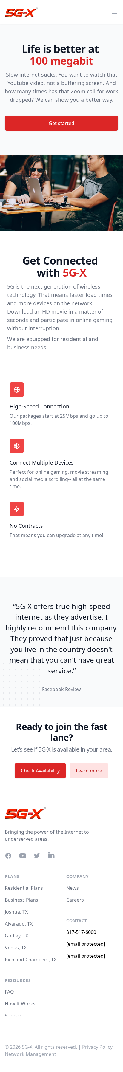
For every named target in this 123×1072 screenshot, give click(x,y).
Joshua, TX (16, 911)
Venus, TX (16, 947)
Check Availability (40, 770)
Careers (75, 900)
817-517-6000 (81, 932)
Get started (61, 123)
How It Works (20, 1003)
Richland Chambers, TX (30, 959)
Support (14, 1015)
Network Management (30, 1054)
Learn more (89, 770)
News (72, 888)
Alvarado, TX (19, 923)
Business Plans (21, 900)
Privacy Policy (97, 1047)
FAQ (9, 991)
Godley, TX (16, 935)
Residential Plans (24, 888)
